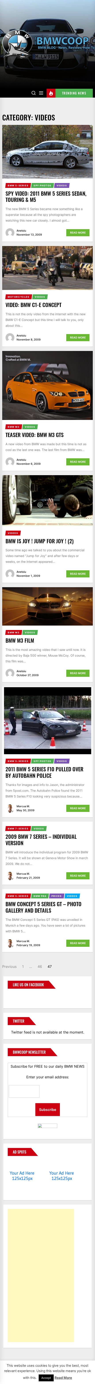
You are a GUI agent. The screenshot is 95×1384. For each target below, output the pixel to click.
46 (40, 966)
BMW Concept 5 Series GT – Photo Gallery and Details (44, 907)
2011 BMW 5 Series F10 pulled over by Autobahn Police (44, 772)
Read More (78, 232)
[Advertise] (22, 1164)
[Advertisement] (41, 1275)
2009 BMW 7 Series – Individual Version (41, 839)
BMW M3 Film (20, 640)
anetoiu (21, 230)
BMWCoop (22, 996)
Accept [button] (46, 1378)
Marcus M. (23, 806)
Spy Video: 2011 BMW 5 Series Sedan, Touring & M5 (46, 196)
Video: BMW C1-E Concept (33, 305)
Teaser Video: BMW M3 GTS (35, 435)
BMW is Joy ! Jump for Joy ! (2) (40, 541)
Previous (9, 966)
